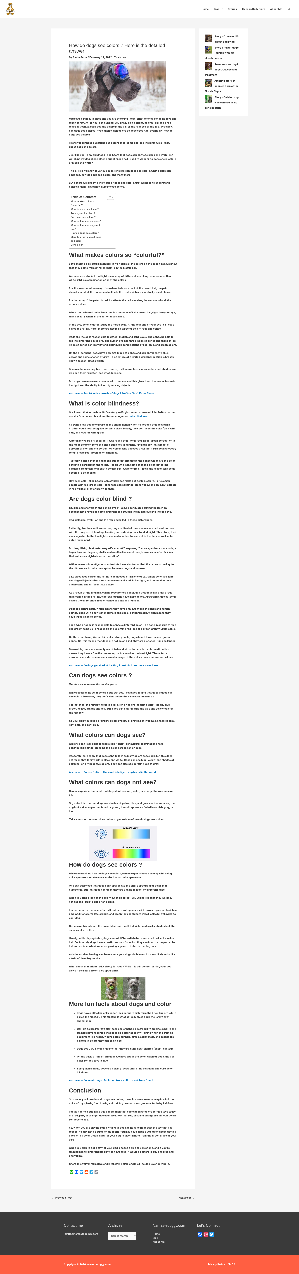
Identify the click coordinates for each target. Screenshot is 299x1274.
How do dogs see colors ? (85, 233)
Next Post (186, 1197)
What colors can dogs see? (86, 221)
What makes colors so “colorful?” (83, 203)
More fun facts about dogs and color (86, 239)
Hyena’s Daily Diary (253, 9)
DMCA (231, 1264)
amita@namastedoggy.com (81, 1233)
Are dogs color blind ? (83, 213)
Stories (232, 9)
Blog (216, 9)
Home (205, 9)
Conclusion (77, 244)
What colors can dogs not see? (85, 227)
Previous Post (62, 1197)
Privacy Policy (216, 1264)
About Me (276, 9)
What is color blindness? (85, 209)
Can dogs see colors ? (83, 217)
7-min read (120, 57)
